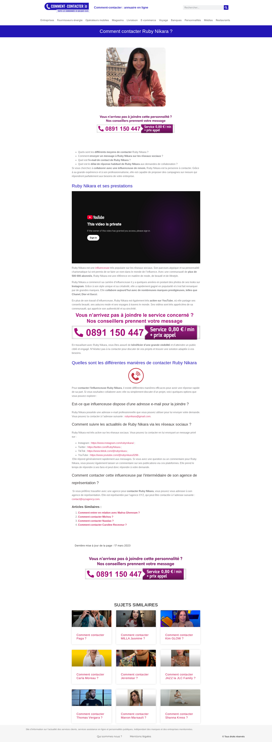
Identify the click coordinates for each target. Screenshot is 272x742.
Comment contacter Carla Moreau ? (90, 676)
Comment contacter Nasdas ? (96, 521)
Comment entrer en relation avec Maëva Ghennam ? (109, 512)
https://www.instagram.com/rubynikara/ (112, 443)
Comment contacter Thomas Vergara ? (90, 715)
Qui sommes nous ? (109, 736)
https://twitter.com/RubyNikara (103, 447)
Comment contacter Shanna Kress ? (179, 715)
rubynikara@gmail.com (137, 416)
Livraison (132, 20)
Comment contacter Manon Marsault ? (135, 715)
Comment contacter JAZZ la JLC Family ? (180, 676)
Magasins (118, 20)
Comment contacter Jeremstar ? (135, 676)
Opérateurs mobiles (97, 20)
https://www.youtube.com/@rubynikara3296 (114, 455)
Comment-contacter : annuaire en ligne (121, 7)
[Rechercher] (226, 7)
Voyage (163, 20)
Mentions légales (140, 736)
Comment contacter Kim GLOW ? (179, 636)
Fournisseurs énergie (69, 20)
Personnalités (193, 20)
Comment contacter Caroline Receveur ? (102, 524)
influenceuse (102, 268)
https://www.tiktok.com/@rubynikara (107, 451)
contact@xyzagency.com (85, 499)
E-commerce (148, 20)
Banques (176, 20)
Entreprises (47, 20)
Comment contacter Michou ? (95, 516)
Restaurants (223, 20)
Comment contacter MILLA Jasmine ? (135, 636)
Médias (208, 20)
